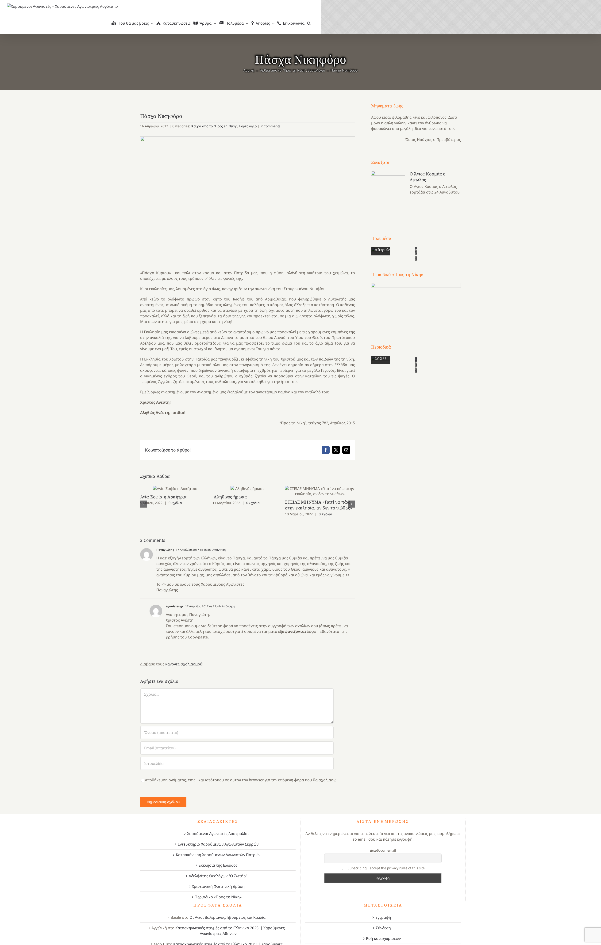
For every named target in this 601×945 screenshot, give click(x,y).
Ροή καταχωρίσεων (383, 932)
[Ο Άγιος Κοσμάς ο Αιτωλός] (388, 194)
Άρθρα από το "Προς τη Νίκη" (214, 126)
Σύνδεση (383, 922)
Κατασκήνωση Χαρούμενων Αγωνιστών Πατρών (218, 848)
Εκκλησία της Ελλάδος (218, 859)
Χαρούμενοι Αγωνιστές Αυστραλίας (218, 827)
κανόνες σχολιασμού (183, 658)
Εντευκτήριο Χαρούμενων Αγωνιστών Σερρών (218, 838)
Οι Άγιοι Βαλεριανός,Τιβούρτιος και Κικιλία (227, 911)
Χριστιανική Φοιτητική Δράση (218, 880)
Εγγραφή (383, 911)
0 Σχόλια (175, 503)
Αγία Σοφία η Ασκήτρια (175, 488)
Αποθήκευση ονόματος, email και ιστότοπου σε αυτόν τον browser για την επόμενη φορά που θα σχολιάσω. (241, 774)
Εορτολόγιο (248, 126)
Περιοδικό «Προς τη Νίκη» (218, 891)
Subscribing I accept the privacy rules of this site (386, 862)
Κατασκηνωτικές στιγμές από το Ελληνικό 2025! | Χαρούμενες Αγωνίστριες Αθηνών (230, 924)
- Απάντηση (218, 544)
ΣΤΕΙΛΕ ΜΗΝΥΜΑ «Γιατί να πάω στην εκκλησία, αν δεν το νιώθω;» (320, 491)
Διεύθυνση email (383, 844)
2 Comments (271, 126)
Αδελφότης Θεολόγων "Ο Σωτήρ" (218, 870)
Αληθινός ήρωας (247, 488)
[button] (309, 23)
